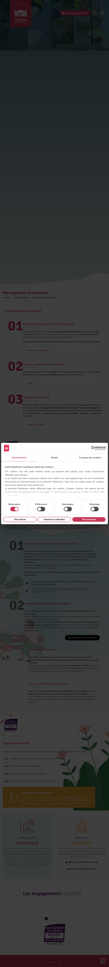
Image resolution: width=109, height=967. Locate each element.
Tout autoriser (89, 519)
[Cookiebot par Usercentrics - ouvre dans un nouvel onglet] (93, 448)
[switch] (41, 509)
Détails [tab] (54, 457)
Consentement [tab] (19, 457)
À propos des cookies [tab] (90, 457)
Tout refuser (20, 519)
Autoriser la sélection (54, 519)
